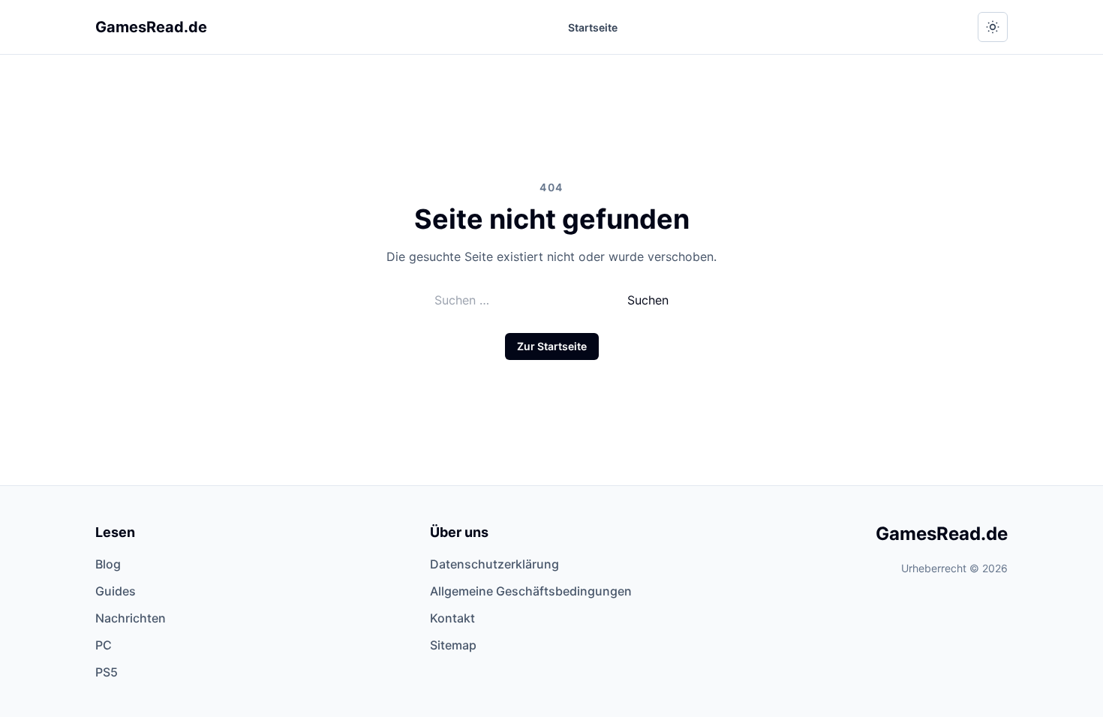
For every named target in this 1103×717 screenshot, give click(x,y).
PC (103, 645)
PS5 (106, 672)
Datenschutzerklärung (494, 564)
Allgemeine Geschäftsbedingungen (531, 591)
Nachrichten (130, 618)
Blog (108, 564)
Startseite (593, 27)
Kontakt (452, 618)
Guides (115, 591)
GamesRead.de (151, 27)
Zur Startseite (552, 346)
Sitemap (453, 645)
